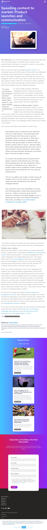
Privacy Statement (21, 482)
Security (2, 518)
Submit (14, 487)
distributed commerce (12, 303)
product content (31, 70)
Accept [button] (24, 527)
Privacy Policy (3, 514)
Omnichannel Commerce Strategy (9, 23)
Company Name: (15, 468)
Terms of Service (4, 516)
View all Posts (22, 343)
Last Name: (14, 463)
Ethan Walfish (9, 26)
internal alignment (18, 259)
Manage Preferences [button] (17, 527)
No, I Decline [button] (30, 527)
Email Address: (15, 473)
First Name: (14, 457)
